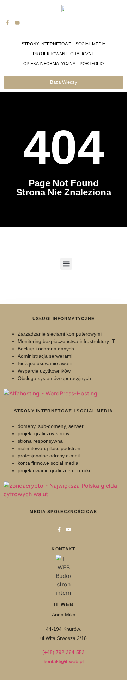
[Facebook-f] (7, 23)
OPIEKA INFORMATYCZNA (49, 63)
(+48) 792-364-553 (63, 652)
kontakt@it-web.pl (64, 661)
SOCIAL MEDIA (90, 44)
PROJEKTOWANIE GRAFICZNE (64, 53)
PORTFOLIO (92, 63)
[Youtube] (17, 23)
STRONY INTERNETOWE (46, 44)
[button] (66, 264)
